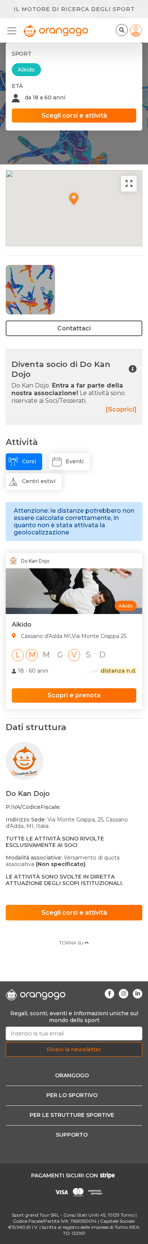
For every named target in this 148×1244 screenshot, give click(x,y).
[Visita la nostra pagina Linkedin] (137, 993)
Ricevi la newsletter (74, 1049)
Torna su (72, 943)
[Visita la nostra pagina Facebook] (109, 993)
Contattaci (74, 328)
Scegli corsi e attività (74, 115)
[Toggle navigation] (14, 31)
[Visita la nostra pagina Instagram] (123, 993)
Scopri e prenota (74, 695)
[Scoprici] (121, 409)
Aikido (26, 69)
